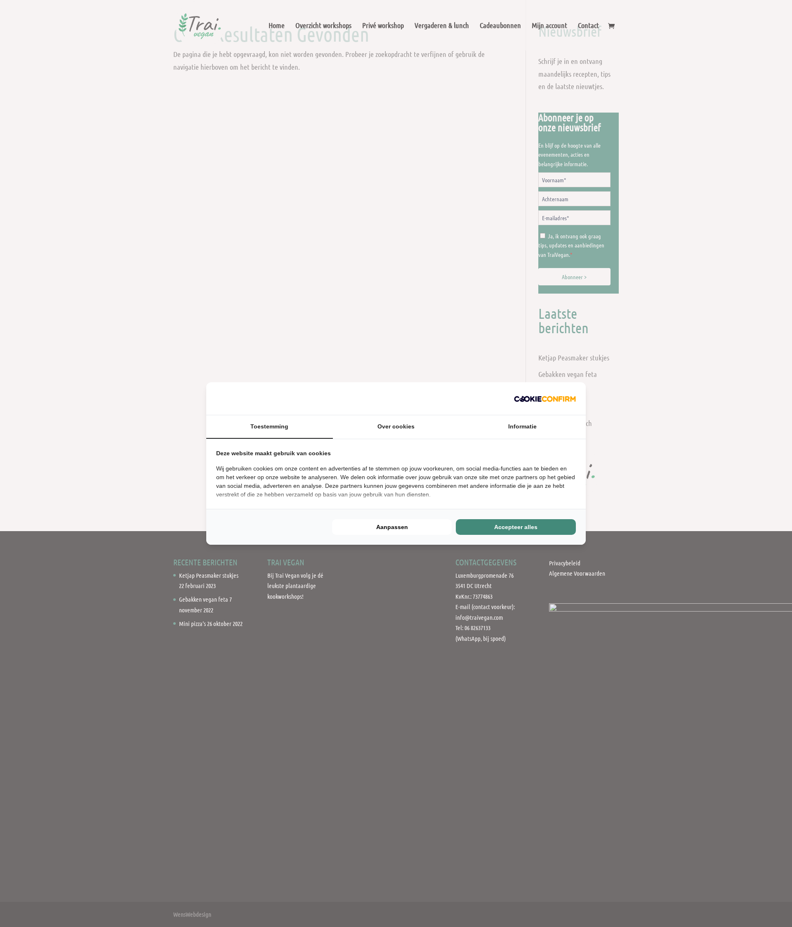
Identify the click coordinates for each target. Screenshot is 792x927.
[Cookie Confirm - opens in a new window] (545, 398)
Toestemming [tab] (269, 426)
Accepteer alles (515, 527)
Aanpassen (392, 527)
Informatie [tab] (522, 426)
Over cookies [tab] (396, 426)
